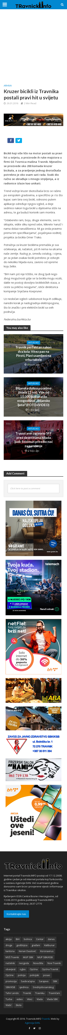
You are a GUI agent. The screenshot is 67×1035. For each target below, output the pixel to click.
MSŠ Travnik (12, 957)
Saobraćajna (28, 981)
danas (51, 939)
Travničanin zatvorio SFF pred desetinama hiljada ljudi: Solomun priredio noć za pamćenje (33, 439)
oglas (22, 969)
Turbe (9, 999)
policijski (34, 975)
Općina (34, 969)
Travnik (27, 993)
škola (18, 1005)
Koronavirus (46, 951)
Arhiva (8, 85)
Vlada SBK (52, 999)
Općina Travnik (50, 969)
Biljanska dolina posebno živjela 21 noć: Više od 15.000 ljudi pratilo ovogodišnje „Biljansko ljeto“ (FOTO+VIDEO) (33, 396)
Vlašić (9, 1005)
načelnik (10, 963)
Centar (40, 939)
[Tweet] (19, 141)
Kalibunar (49, 945)
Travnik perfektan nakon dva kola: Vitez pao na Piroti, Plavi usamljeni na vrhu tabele (33, 353)
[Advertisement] (33, 46)
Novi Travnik (54, 963)
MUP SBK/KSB (45, 957)
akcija (9, 939)
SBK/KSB (10, 987)
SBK (55, 981)
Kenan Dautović (27, 951)
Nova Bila (38, 963)
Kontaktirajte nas (16, 914)
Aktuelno (33, 342)
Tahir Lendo (12, 993)
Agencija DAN (32, 1022)
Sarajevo (44, 981)
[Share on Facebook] (11, 141)
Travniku (39, 993)
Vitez (29, 999)
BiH (18, 939)
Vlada (40, 999)
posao (46, 975)
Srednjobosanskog (43, 987)
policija (21, 975)
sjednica (23, 987)
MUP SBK (28, 957)
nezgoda (24, 963)
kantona (10, 951)
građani (36, 945)
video (20, 999)
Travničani (54, 993)
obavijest (10, 969)
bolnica (28, 939)
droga (9, 945)
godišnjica (21, 945)
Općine (10, 975)
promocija (11, 981)
